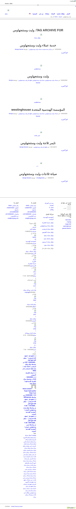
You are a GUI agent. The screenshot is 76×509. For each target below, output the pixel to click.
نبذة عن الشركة (49, 203)
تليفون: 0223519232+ (12, 208)
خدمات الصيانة (29, 456)
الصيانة (52, 205)
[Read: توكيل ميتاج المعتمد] (34, 316)
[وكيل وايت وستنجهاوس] (38, 102)
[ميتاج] (7, 13)
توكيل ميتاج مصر (27, 454)
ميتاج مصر (30, 490)
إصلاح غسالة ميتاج (31, 444)
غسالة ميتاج (33, 478)
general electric (66, 228)
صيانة (27, 461)
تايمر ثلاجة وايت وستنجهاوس (38, 143)
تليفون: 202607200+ (30, 208)
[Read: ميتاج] (34, 274)
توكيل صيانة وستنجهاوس (47, 226)
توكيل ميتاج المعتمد (31, 450)
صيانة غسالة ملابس (31, 471)
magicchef (68, 224)
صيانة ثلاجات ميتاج (31, 465)
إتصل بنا (51, 207)
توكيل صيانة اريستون (48, 242)
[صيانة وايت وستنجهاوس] (38, 69)
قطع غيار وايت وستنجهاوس (25, 80)
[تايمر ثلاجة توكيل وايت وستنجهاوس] (38, 135)
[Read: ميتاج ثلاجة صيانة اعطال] (34, 302)
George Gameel (19, 49)
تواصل (27, 446)
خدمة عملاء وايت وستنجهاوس (38, 45)
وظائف (52, 209)
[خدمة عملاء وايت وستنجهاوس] (38, 38)
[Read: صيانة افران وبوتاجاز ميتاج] (34, 331)
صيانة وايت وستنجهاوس (38, 80)
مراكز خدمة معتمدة (47, 49)
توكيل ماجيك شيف (49, 239)
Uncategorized (40, 178)
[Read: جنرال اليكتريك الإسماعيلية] (34, 261)
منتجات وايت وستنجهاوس (35, 49)
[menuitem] (30, 13)
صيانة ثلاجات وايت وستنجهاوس (38, 174)
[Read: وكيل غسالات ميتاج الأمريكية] (34, 249)
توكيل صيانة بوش (49, 245)
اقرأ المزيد (64, 53)
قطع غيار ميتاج (29, 486)
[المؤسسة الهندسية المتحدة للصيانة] (38, 166)
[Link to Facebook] (69, 506)
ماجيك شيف (33, 488)
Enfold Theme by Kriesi (16, 506)
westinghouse (67, 226)
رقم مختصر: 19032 (13, 205)
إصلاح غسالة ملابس (28, 442)
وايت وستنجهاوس (38, 76)
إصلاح (31, 437)
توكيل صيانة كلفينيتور (48, 232)
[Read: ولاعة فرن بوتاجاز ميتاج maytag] (34, 288)
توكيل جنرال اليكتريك (48, 222)
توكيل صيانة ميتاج (49, 235)
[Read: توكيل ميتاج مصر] (34, 345)
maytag (34, 435)
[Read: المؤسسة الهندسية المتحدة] (34, 239)
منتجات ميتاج (26, 488)
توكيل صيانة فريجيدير (48, 229)
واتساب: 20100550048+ (12, 214)
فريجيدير (27, 478)
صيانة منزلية (27, 473)
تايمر (30, 446)
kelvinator (68, 220)
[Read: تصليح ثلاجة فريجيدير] (34, 227)
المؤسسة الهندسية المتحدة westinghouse (38, 109)
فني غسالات (29, 480)
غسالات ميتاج (26, 475)
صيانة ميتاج (33, 475)
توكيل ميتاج (27, 448)
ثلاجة (35, 456)
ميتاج (34, 276)
